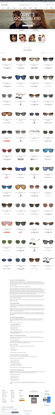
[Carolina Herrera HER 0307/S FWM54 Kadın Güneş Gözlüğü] (34, 260)
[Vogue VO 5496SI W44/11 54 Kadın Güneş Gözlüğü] (48, 59)
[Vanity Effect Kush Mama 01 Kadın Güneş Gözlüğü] (48, 242)
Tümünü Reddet (4, 412)
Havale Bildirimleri (4, 402)
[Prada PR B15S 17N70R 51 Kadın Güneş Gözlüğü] (34, 59)
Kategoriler (12, 390)
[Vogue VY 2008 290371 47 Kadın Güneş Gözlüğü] (48, 96)
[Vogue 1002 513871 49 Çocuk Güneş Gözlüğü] (20, 242)
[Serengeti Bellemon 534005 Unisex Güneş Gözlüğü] (48, 150)
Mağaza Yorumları (52, 2)
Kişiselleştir (9, 412)
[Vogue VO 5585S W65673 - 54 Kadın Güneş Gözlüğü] (48, 224)
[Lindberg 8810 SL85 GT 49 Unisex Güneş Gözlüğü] (7, 242)
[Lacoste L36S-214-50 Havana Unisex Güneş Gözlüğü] (7, 187)
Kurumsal (3, 390)
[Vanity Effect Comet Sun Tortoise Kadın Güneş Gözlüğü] (20, 114)
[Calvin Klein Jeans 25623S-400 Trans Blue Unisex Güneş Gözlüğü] (20, 169)
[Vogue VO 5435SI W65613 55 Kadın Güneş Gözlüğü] (20, 59)
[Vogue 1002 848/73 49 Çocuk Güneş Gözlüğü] (48, 205)
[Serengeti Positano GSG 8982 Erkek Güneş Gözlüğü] (48, 169)
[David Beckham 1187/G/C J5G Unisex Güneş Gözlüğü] (34, 242)
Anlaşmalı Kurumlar (45, 2)
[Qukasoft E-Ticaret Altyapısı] (27, 414)
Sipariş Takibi (20, 396)
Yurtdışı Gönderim (21, 398)
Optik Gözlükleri (12, 393)
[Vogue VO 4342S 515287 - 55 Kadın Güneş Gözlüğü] (34, 224)
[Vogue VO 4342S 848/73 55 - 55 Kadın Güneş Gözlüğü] (7, 59)
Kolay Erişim (21, 390)
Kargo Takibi (2, 2)
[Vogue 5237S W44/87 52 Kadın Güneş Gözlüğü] (7, 77)
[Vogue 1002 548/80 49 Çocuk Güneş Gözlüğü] (20, 260)
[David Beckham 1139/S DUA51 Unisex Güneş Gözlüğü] (20, 132)
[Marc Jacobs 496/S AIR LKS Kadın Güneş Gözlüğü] (7, 260)
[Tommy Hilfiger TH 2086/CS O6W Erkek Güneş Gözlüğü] (48, 260)
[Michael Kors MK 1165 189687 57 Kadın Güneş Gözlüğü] (48, 132)
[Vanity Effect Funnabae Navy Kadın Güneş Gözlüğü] (20, 77)
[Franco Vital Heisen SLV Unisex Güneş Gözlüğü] (34, 132)
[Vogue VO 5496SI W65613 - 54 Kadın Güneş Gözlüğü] (34, 96)
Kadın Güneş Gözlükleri (13, 42)
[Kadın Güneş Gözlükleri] (13, 38)
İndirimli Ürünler (12, 401)
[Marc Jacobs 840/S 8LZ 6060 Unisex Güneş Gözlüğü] (7, 114)
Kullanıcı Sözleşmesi (4, 396)
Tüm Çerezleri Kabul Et (15, 412)
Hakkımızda (3, 394)
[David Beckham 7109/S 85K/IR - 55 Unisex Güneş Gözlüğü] (34, 114)
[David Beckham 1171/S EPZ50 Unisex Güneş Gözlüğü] (34, 169)
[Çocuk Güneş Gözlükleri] (41, 38)
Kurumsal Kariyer (4, 393)
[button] (49, 5)
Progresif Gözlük (12, 396)
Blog (48, 2)
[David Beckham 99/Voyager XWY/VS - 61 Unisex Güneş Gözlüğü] (20, 187)
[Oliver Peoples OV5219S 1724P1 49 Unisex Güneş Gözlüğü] (34, 205)
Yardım (5, 2)
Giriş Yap (20, 393)
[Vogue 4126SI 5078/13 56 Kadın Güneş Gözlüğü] (34, 187)
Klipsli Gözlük (12, 394)
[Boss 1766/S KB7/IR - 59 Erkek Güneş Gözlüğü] (20, 150)
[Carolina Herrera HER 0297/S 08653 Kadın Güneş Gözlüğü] (7, 205)
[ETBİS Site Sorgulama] (34, 401)
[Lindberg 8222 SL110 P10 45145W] (48, 187)
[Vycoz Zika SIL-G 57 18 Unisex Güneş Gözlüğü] (20, 205)
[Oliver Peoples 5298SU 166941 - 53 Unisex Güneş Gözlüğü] (7, 96)
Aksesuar (12, 400)
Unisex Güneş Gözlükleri (32, 42)
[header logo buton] (4, 5)
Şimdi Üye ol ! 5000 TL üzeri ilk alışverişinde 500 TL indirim (32, 0)
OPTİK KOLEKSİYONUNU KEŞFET (28, 25)
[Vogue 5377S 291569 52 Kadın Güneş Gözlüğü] (7, 150)
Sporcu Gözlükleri (13, 395)
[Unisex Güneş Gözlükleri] (32, 38)
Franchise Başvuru (4, 400)
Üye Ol (20, 394)
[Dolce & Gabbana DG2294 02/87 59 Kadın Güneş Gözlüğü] (34, 77)
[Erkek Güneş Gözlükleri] (22, 38)
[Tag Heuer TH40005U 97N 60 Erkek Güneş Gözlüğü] (34, 150)
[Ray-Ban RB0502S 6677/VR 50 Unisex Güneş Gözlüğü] (20, 224)
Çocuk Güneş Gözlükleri (41, 42)
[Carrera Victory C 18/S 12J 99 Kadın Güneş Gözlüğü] (7, 224)
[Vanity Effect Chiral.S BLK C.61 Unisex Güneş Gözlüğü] (48, 77)
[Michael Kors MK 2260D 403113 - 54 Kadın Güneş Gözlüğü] (48, 114)
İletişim (7, 2)
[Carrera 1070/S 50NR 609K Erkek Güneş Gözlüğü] (7, 132)
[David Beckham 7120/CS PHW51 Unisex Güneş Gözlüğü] (20, 96)
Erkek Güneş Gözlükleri (23, 42)
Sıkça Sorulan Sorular (4, 401)
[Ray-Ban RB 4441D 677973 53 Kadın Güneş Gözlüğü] (7, 169)
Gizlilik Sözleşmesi (4, 395)
